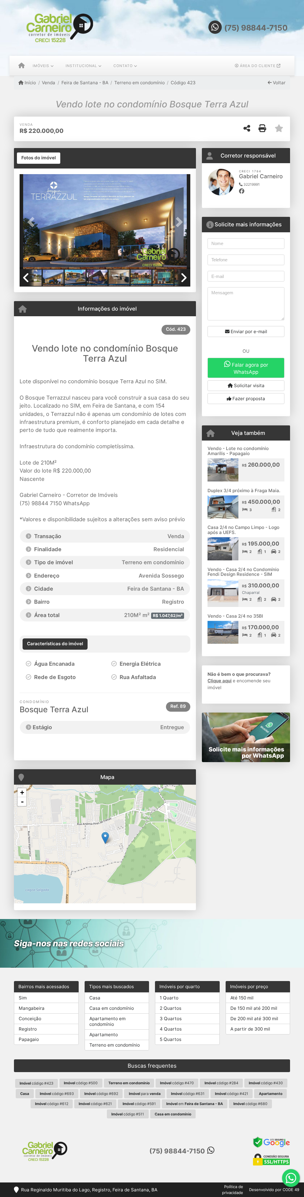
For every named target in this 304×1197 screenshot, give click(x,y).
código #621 (95, 1103)
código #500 (81, 1083)
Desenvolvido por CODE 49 (274, 1189)
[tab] (38, 158)
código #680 (250, 1103)
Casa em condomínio (111, 1008)
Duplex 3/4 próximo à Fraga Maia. (244, 490)
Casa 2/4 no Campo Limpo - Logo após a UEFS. (243, 529)
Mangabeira (32, 1008)
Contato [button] (123, 65)
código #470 (177, 1083)
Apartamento (103, 1034)
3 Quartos (171, 1018)
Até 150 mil (242, 998)
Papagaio (29, 1039)
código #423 (36, 1083)
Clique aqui (220, 680)
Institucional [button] (81, 65)
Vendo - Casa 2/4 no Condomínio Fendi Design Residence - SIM (243, 572)
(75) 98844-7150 (256, 27)
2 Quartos (170, 1008)
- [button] (22, 801)
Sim (23, 998)
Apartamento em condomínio (107, 1021)
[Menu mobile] (21, 66)
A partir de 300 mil (250, 1029)
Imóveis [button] (41, 65)
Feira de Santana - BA (84, 82)
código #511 (127, 1114)
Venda (48, 82)
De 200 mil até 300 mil (254, 1018)
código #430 (266, 1083)
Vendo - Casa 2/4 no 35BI (235, 616)
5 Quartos (170, 1039)
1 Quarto (169, 998)
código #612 (51, 1103)
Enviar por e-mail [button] (248, 331)
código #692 (101, 1093)
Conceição (30, 1018)
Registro (28, 1029)
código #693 (57, 1093)
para (145, 1093)
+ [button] (22, 792)
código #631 (188, 1093)
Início (29, 82)
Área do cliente (258, 65)
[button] (32, 222)
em (194, 1103)
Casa (94, 998)
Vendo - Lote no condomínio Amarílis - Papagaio (238, 451)
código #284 (221, 1083)
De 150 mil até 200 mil (253, 1008)
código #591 (139, 1103)
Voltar (279, 82)
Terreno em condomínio (139, 82)
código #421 (231, 1093)
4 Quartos (171, 1029)
